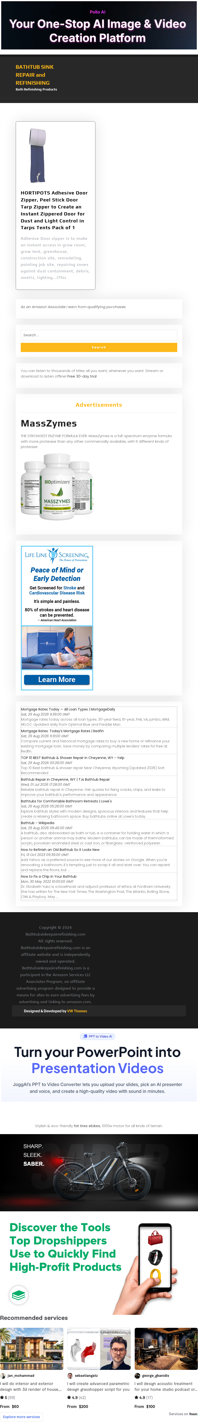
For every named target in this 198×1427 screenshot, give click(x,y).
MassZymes (49, 423)
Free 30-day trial (82, 376)
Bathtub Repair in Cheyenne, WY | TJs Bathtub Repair (65, 779)
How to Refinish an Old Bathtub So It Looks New (60, 849)
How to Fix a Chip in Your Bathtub (49, 876)
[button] (99, 100)
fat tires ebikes (87, 1125)
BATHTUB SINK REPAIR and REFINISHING (35, 75)
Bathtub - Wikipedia (37, 822)
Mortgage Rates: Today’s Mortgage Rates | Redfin (62, 731)
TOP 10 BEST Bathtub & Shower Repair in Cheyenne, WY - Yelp (72, 757)
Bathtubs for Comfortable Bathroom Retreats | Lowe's (66, 801)
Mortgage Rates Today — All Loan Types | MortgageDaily (68, 709)
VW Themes (76, 1011)
